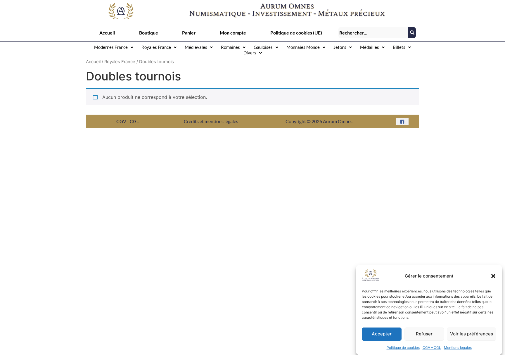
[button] (493, 276)
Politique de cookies (403, 347)
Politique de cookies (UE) (296, 32)
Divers (249, 52)
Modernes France (111, 47)
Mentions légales (458, 347)
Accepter (382, 334)
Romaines (230, 47)
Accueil (107, 32)
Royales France (156, 47)
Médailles (369, 47)
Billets (399, 47)
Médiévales (196, 47)
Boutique (148, 32)
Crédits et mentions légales (211, 121)
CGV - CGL (127, 121)
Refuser (424, 334)
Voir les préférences (471, 334)
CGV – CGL (432, 347)
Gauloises (263, 47)
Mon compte (233, 32)
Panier (189, 32)
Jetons (339, 47)
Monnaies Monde (303, 47)
